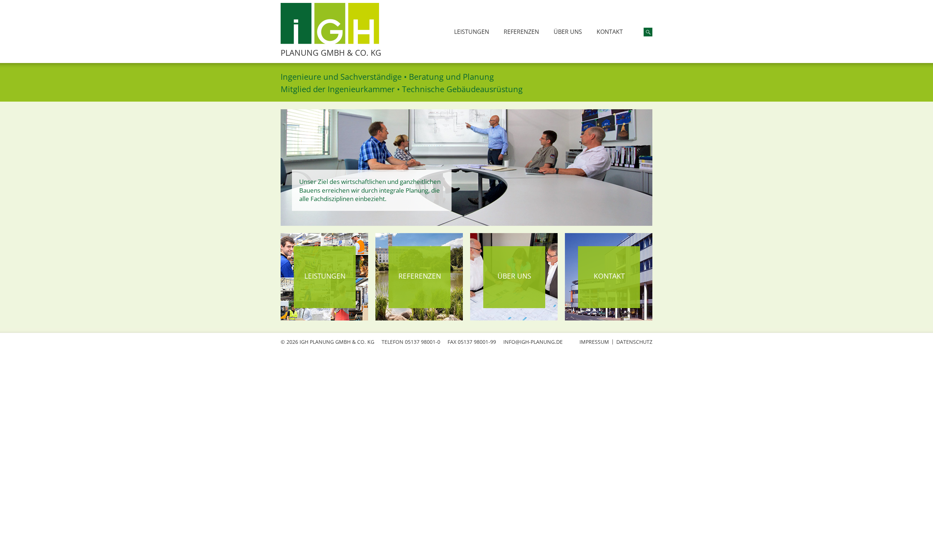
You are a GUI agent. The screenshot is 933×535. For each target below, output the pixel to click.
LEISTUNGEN (471, 32)
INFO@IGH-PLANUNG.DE (533, 341)
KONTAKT (610, 32)
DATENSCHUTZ (634, 341)
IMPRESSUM (594, 341)
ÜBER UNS (568, 32)
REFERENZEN (521, 32)
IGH (330, 23)
